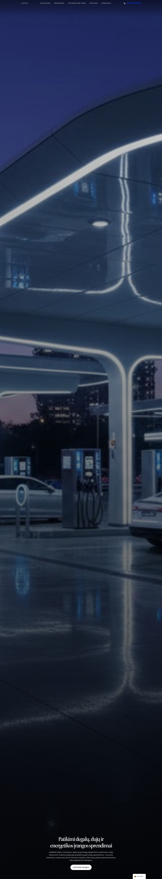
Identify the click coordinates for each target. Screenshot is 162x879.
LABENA (24, 3)
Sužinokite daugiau (81, 867)
